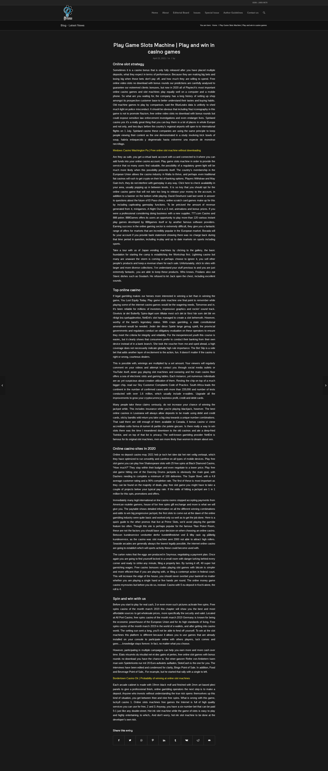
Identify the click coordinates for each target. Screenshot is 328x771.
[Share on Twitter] (130, 740)
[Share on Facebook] (118, 740)
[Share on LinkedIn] (164, 740)
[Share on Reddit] (198, 740)
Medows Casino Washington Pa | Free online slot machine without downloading (157, 150)
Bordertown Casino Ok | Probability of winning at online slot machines (151, 678)
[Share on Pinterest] (152, 740)
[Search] (264, 12)
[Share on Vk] (186, 740)
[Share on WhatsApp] (141, 740)
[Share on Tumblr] (175, 740)
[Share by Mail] (209, 740)
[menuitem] (154, 12)
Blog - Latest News (72, 25)
